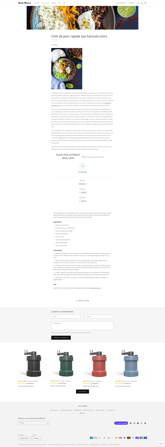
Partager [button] (55, 45)
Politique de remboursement (54, 444)
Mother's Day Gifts (88, 410)
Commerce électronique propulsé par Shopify (36, 444)
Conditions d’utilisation (82, 444)
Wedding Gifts (78, 410)
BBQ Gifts (82, 413)
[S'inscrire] (47, 423)
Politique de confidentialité (69, 444)
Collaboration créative (66, 410)
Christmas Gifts (110, 410)
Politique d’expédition (94, 444)
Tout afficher (82, 391)
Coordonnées (104, 444)
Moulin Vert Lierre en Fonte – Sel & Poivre (60, 381)
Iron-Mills (24, 444)
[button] (138, 3)
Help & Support (54, 410)
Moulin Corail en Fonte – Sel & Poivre (92, 381)
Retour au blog (84, 301)
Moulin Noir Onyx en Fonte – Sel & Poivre (28, 381)
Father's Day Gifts (100, 410)
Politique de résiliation (114, 444)
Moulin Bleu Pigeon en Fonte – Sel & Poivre (126, 381)
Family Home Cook (95, 288)
